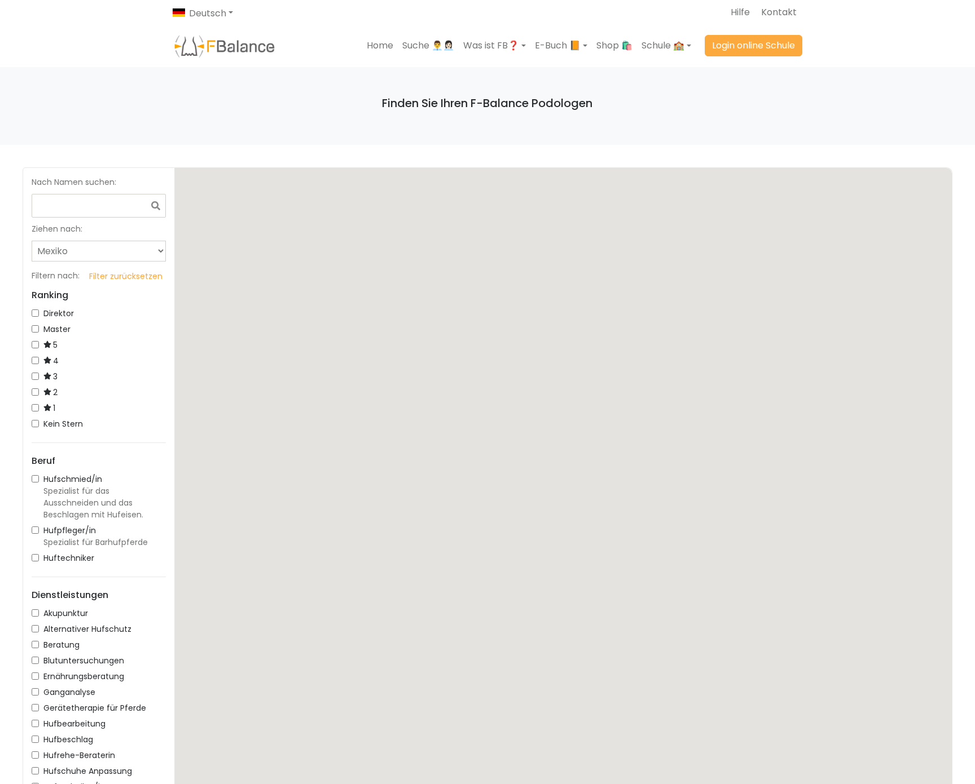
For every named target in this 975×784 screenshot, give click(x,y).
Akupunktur (65, 613)
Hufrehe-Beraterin (79, 755)
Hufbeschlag (68, 739)
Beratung (61, 644)
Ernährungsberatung (83, 676)
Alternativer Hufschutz (87, 629)
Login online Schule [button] (753, 45)
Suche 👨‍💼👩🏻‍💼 (428, 45)
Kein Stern (63, 423)
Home (380, 45)
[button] (494, 45)
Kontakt (779, 12)
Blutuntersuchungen (83, 660)
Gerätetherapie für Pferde (94, 708)
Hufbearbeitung (74, 723)
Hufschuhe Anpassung (87, 771)
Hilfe (740, 12)
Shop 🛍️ (614, 45)
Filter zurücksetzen (125, 276)
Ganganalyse (69, 692)
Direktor (58, 313)
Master (57, 329)
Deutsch (207, 13)
